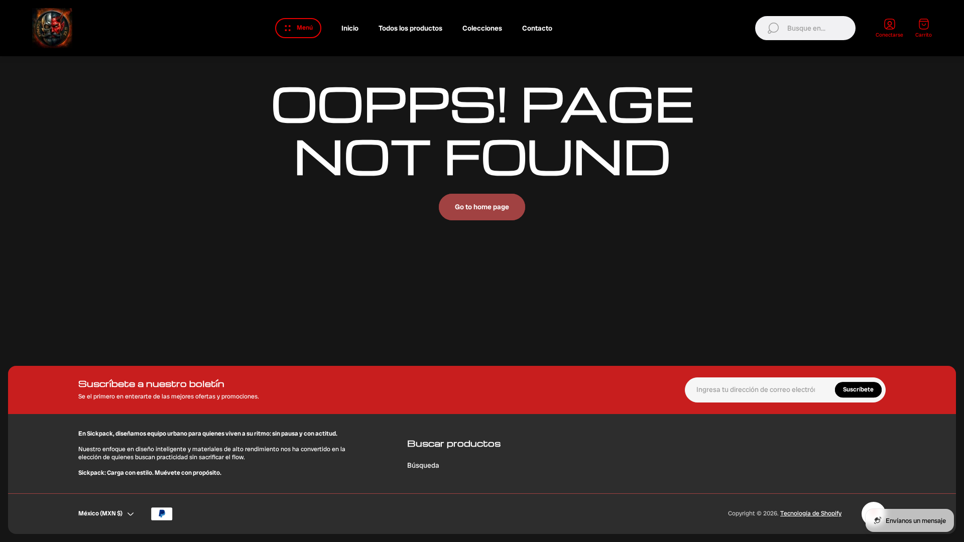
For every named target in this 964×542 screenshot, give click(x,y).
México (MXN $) (100, 513)
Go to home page (482, 206)
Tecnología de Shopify (810, 513)
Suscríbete (858, 389)
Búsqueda (423, 465)
